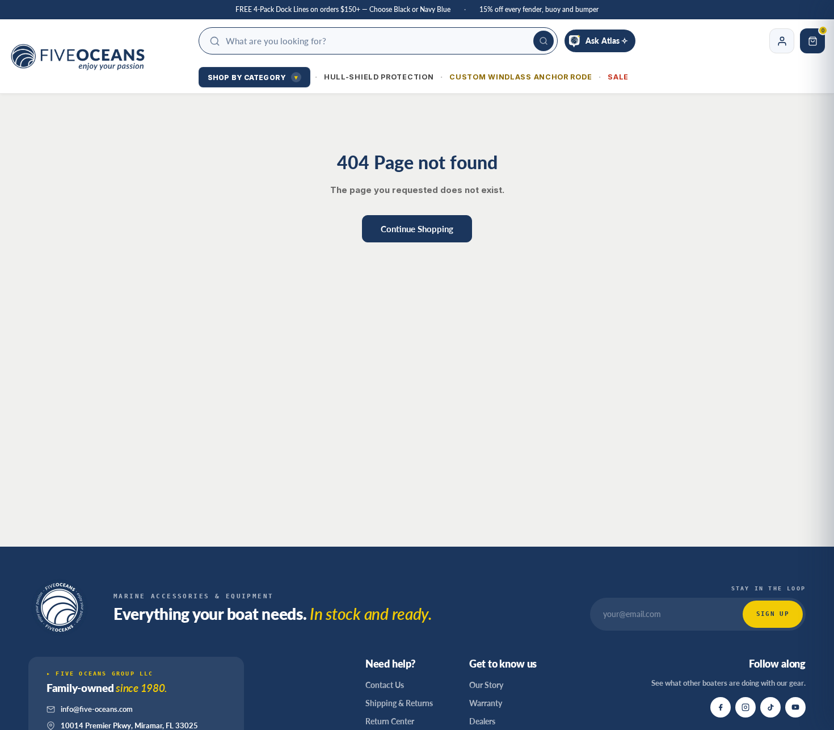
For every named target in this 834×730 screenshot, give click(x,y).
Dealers (482, 721)
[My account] (781, 40)
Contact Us (384, 685)
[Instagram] (745, 707)
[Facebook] (720, 707)
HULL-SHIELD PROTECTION (378, 77)
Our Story (486, 685)
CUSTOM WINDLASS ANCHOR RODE (520, 77)
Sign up (772, 614)
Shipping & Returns (399, 703)
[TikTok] (770, 707)
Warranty (485, 703)
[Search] (543, 41)
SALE (618, 77)
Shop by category (253, 77)
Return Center (389, 721)
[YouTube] (795, 707)
